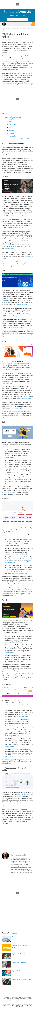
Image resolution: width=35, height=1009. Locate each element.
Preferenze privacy (22, 1000)
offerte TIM (29, 331)
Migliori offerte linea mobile (13, 117)
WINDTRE (12, 125)
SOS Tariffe (21, 794)
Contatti (11, 998)
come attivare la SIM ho (8, 593)
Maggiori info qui (27, 216)
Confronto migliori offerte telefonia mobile (17, 139)
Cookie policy (14, 1000)
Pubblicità (16, 998)
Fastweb (11, 133)
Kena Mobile (12, 136)
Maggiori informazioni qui (12, 545)
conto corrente (17, 216)
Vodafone (11, 119)
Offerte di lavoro (23, 998)
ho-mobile (12, 130)
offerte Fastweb (10, 678)
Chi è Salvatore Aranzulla (17, 997)
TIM (10, 122)
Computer (12, 15)
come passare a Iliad (23, 490)
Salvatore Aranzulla (7, 39)
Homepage (7, 997)
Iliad (10, 127)
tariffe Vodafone (6, 264)
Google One (6, 300)
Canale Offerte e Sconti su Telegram (18, 24)
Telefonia (18, 15)
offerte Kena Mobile (17, 762)
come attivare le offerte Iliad (10, 492)
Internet (23, 15)
